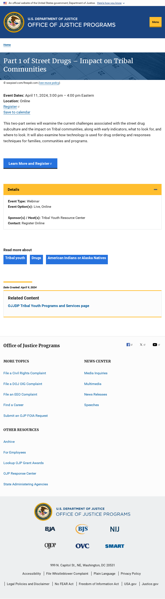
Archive (9, 442)
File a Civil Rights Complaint (24, 373)
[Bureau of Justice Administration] (50, 532)
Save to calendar (16, 112)
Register (10, 106)
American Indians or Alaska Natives (77, 258)
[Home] (71, 22)
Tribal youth (15, 258)
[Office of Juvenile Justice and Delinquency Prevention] (50, 549)
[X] (144, 347)
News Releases (95, 394)
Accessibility (31, 574)
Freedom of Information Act (99, 584)
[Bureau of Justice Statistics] (82, 535)
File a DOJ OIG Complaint (22, 384)
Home (7, 44)
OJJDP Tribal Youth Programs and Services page (48, 306)
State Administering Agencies (25, 484)
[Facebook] (131, 347)
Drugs (36, 258)
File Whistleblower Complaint (67, 574)
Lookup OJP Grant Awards (23, 463)
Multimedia (92, 384)
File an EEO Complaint (20, 394)
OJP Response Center (19, 473)
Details (13, 189)
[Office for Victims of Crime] (82, 549)
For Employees (14, 452)
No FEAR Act (64, 584)
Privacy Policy (131, 574)
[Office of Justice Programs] (13, 22)
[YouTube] (157, 347)
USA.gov (130, 584)
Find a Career (13, 405)
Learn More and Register (29, 163)
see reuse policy (49, 83)
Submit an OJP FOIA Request (25, 416)
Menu (155, 22)
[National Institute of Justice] (114, 532)
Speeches (91, 405)
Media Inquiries (95, 373)
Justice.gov (150, 584)
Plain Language (104, 574)
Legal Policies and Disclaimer (28, 584)
